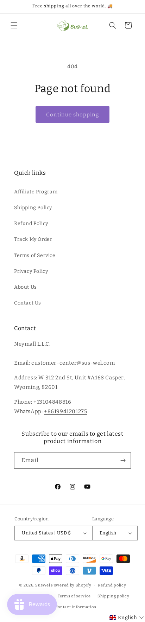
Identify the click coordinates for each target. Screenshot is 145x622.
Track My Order (33, 239)
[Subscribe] (123, 460)
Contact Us (27, 303)
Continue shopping (72, 114)
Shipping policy (113, 596)
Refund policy (112, 585)
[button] (14, 25)
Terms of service (74, 596)
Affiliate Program (35, 192)
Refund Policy (31, 223)
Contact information (75, 607)
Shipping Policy (33, 208)
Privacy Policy (31, 271)
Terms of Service (35, 255)
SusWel (42, 585)
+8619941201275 (65, 411)
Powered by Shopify (71, 585)
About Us (25, 287)
